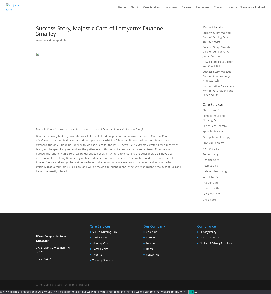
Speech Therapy (213, 131)
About (134, 7)
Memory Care (211, 148)
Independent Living (215, 171)
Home (122, 7)
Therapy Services (102, 260)
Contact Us (152, 254)
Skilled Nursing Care (105, 232)
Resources (202, 7)
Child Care (209, 199)
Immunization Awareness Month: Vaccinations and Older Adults (218, 90)
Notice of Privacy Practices (216, 243)
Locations (171, 7)
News (39, 40)
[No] (195, 292)
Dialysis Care (211, 182)
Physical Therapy (213, 143)
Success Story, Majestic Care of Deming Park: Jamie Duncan (217, 51)
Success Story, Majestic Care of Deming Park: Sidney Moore (217, 37)
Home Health (211, 188)
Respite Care (210, 165)
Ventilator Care (212, 177)
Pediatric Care (211, 194)
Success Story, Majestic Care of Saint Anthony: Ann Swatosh (217, 76)
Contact (219, 7)
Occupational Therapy (216, 137)
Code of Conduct (210, 237)
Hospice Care (211, 160)
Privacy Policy (208, 232)
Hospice (97, 254)
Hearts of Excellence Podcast (247, 7)
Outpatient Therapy (215, 126)
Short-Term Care (213, 110)
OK (191, 291)
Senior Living (211, 154)
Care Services (151, 7)
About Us (151, 232)
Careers (186, 7)
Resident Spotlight (55, 40)
